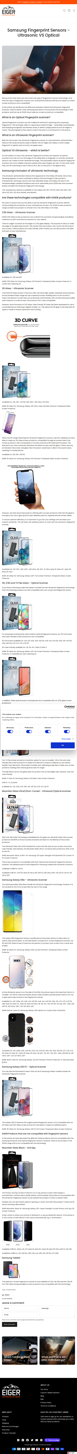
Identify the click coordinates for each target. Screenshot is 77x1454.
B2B (42, 1399)
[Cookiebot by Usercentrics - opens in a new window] (66, 707)
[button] (64, 10)
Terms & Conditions (48, 1406)
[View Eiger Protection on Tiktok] (22, 1440)
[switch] (29, 731)
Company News (11, 1290)
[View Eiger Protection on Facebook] (27, 1440)
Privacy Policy (46, 1402)
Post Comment (9, 1324)
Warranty (6, 1430)
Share (7, 1295)
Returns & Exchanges (10, 1426)
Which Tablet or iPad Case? (16, 1358)
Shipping (5, 1423)
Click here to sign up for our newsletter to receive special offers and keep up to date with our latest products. (57, 1419)
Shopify (49, 1445)
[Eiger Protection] (8, 10)
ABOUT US (45, 1385)
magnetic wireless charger (32, 2)
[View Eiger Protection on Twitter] (32, 1440)
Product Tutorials (9, 1433)
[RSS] (41, 1440)
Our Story (44, 1389)
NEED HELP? (7, 1412)
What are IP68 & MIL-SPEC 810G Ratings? (54, 1358)
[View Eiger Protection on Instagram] (18, 1440)
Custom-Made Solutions (50, 1393)
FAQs (4, 1420)
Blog (42, 1396)
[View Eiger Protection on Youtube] (36, 1440)
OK (63, 745)
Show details (66, 739)
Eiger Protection (34, 1445)
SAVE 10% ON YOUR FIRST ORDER (54, 1412)
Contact (5, 1416)
